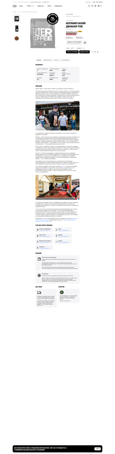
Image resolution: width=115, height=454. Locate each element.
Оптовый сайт (45, 2)
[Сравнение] (95, 6)
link (36, 227)
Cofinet (63, 166)
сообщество (40, 6)
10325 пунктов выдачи (23, 2)
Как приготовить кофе (35, 2)
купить (21, 6)
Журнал (49, 6)
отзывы (30, 6)
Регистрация (99, 2)
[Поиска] (89, 6)
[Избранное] (92, 6)
